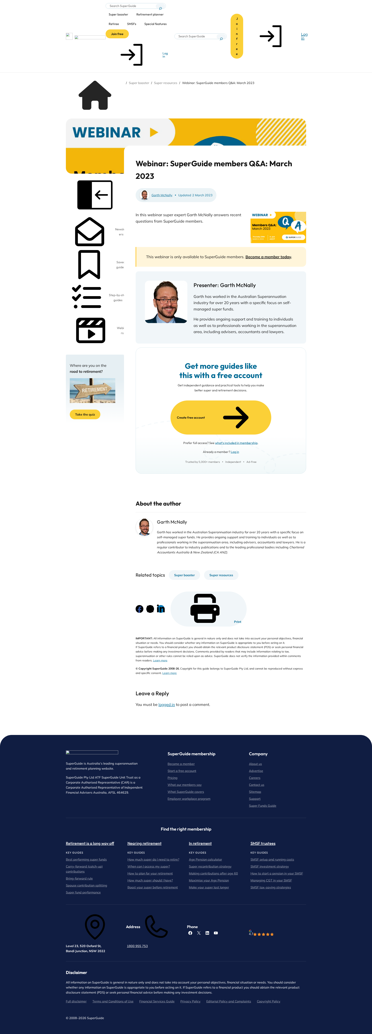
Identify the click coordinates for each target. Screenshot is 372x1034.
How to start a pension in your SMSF (277, 873)
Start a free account (182, 771)
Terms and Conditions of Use (112, 1001)
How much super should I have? (150, 880)
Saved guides (120, 264)
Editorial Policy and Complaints (228, 1001)
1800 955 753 (137, 946)
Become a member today (268, 256)
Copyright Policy (268, 1001)
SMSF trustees (263, 843)
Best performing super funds (86, 859)
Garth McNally (162, 195)
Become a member (181, 764)
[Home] (95, 108)
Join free (117, 34)
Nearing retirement (144, 843)
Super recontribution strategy (210, 866)
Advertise (256, 771)
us (262, 785)
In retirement (200, 843)
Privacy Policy (190, 1001)
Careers (254, 778)
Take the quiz (85, 414)
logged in (166, 704)
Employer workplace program (189, 799)
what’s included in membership (236, 443)
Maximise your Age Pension (209, 880)
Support (255, 799)
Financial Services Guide (157, 1001)
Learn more (160, 660)
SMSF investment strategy (270, 866)
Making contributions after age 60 (213, 873)
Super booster (139, 83)
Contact (255, 785)
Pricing (172, 778)
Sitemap (255, 792)
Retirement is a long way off (90, 843)
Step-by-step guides (118, 297)
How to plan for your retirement (150, 873)
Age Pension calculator (205, 859)
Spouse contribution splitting (86, 885)
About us (255, 764)
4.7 (251, 934)
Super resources (165, 83)
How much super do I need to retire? (153, 859)
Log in (235, 452)
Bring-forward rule (79, 878)
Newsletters (121, 231)
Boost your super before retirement (152, 887)
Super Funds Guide (262, 806)
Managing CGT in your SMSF (271, 880)
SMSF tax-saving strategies (271, 887)
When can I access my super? (148, 866)
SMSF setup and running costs (272, 859)
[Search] (160, 6)
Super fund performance (83, 892)
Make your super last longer (209, 887)
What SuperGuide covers (186, 792)
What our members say (185, 785)
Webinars (122, 330)
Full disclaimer (76, 1001)
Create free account (191, 417)
